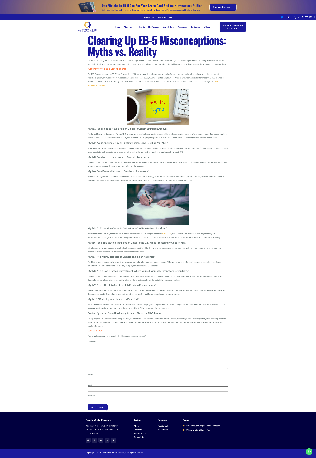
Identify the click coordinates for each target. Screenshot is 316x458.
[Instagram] (94, 440)
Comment (92, 342)
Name (90, 374)
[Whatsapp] (309, 451)
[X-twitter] (107, 440)
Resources (182, 27)
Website (91, 396)
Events (142, 27)
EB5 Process (153, 27)
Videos (207, 27)
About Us (128, 27)
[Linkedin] (113, 440)
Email (90, 385)
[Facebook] (88, 440)
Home (117, 27)
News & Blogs (168, 27)
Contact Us (195, 27)
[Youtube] (100, 440)
